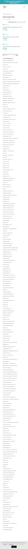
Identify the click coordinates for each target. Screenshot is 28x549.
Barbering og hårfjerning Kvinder (10, 81)
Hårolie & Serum (6, 216)
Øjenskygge (5, 361)
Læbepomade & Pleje (7, 296)
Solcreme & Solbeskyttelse (9, 451)
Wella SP (5, 525)
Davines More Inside (7, 132)
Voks (4, 519)
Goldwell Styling (6, 193)
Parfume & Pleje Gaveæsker (9, 372)
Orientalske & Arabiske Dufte (9, 359)
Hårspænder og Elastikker (8, 228)
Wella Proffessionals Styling (9, 523)
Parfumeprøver (6, 382)
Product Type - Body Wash (9, 397)
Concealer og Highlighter (8, 115)
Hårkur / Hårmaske (7, 207)
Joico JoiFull (5, 264)
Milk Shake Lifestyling (8, 323)
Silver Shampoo (6, 437)
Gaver (4, 182)
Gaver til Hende (6, 186)
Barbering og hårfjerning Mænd (10, 83)
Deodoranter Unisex (7, 144)
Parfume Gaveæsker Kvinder (9, 374)
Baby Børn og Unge (7, 75)
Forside (4, 14)
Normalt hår (5, 353)
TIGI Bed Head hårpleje (8, 473)
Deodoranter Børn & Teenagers (10, 138)
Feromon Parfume (7, 170)
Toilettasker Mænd (7, 496)
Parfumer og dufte (7, 386)
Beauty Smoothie (6, 92)
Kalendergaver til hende (8, 275)
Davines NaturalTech (7, 134)
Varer (4, 537)
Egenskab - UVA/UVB (7, 155)
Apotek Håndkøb (6, 73)
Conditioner (5, 117)
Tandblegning (6, 468)
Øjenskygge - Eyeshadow (8, 363)
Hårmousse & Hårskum (8, 214)
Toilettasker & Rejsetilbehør (9, 491)
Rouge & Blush (6, 418)
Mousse (4, 327)
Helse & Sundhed (7, 233)
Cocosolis (5, 113)
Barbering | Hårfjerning (8, 79)
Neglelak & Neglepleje (8, 346)
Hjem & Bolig (6, 235)
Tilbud (4, 485)
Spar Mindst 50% (7, 458)
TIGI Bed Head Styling (8, 475)
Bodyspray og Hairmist (8, 102)
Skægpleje (5, 443)
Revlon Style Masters (7, 414)
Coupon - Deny (6, 123)
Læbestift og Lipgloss (7, 300)
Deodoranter (6, 136)
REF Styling (5, 407)
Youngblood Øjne (7, 529)
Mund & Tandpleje (7, 332)
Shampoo (5, 428)
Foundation (5, 176)
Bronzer (4, 106)
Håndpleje (5, 199)
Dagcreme (5, 127)
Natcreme (5, 340)
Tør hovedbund (6, 502)
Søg (17, 55)
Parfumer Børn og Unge (8, 384)
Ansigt (4, 69)
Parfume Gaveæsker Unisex (9, 378)
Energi (4, 157)
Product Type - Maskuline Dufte (10, 399)
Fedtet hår (5, 167)
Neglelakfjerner (6, 348)
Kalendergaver (6, 270)
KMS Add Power (6, 281)
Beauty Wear (6, 94)
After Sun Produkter (7, 60)
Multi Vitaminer (6, 329)
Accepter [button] (14, 546)
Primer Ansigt (6, 393)
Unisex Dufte (6, 508)
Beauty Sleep (6, 90)
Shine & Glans (6, 433)
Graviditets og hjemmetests (9, 195)
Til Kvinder (5, 481)
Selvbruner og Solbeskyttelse (9, 422)
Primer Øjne (5, 395)
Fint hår (4, 172)
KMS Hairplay (6, 285)
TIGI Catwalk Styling (7, 477)
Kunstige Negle (6, 292)
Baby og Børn (6, 77)
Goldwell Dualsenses (7, 191)
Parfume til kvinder (7, 380)
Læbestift (5, 298)
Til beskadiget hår (7, 479)
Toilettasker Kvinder (7, 494)
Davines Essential (7, 130)
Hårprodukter (6, 224)
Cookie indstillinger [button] (19, 544)
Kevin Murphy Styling (8, 279)
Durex (4, 153)
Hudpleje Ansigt (6, 243)
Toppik (4, 500)
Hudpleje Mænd (6, 256)
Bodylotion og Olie (7, 100)
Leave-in (5, 302)
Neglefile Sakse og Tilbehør (9, 342)
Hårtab (4, 231)
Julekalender (5, 268)
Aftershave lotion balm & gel (9, 62)
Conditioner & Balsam (8, 119)
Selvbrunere (5, 424)
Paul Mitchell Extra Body (8, 390)
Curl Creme (5, 125)
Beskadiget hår (6, 96)
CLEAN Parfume (6, 111)
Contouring (5, 121)
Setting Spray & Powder (8, 426)
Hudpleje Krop (6, 252)
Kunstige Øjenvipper (7, 294)
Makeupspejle (6, 315)
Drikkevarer (5, 148)
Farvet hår (5, 165)
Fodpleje (5, 174)
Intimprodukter (6, 262)
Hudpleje (5, 241)
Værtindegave (6, 510)
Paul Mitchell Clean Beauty (9, 388)
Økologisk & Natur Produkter (9, 365)
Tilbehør (5, 483)
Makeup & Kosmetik (7, 310)
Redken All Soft (6, 403)
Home (4, 237)
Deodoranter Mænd (7, 142)
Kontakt (4, 539)
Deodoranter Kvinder (7, 140)
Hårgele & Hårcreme (7, 205)
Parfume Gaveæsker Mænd (9, 376)
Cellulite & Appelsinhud (8, 109)
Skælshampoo (6, 445)
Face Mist (5, 163)
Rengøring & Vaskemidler (8, 409)
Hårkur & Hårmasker (7, 209)
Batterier (5, 87)
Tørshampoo (5, 504)
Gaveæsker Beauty (7, 180)
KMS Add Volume (7, 283)
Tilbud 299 (5, 487)
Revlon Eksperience (7, 412)
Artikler (8, 535)
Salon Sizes (5, 420)
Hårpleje (5, 220)
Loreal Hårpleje (6, 308)
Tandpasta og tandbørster (9, 470)
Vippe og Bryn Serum (7, 512)
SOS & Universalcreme (8, 456)
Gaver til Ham (6, 184)
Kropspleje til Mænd (7, 287)
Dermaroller (5, 146)
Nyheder (5, 357)
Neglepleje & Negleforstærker (9, 350)
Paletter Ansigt (6, 367)
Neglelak (5, 344)
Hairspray (5, 197)
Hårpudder (5, 226)
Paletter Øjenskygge (7, 369)
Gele (4, 188)
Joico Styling (5, 266)
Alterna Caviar (6, 66)
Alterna (4, 64)
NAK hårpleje (6, 336)
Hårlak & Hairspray (7, 212)
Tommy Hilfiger (6, 498)
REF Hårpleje (6, 405)
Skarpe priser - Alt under (8, 441)
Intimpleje (5, 258)
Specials (5, 460)
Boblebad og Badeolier (8, 98)
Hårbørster (5, 201)
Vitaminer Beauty (7, 517)
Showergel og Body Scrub (8, 435)
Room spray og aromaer (8, 416)
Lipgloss (4, 304)
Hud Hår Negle (6, 239)
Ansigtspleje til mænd (8, 71)
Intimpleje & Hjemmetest (8, 260)
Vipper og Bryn (6, 515)
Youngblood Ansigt (7, 527)
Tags (4, 466)
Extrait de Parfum (7, 159)
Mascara (5, 317)
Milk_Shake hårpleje (7, 325)
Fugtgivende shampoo (8, 178)
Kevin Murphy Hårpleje (8, 277)
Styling (4, 462)
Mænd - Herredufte (7, 321)
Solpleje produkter (7, 454)
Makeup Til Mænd (7, 313)
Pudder (4, 401)
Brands (4, 104)
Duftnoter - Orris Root (8, 151)
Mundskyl (5, 334)
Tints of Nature (6, 489)
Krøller (4, 289)
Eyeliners (5, 161)
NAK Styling (5, 338)
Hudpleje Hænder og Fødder (9, 247)
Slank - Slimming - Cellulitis (9, 449)
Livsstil (4, 306)
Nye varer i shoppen (7, 355)
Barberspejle (6, 85)
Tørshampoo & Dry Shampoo (9, 506)
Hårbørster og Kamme (8, 203)
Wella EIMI (5, 521)
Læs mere (11, 544)
